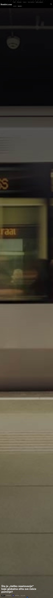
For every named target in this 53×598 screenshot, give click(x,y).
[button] (51, 4)
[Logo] (6, 4)
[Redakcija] (13, 595)
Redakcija (17, 595)
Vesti (3, 595)
